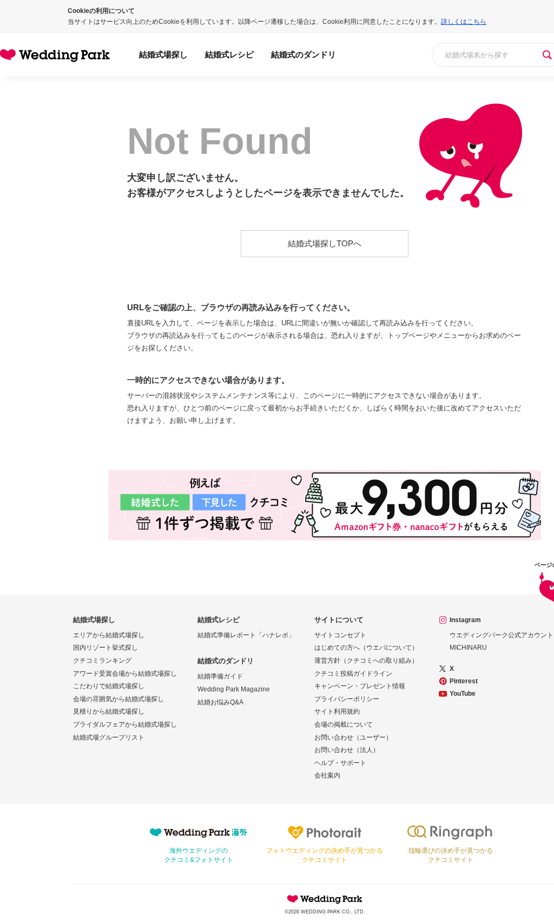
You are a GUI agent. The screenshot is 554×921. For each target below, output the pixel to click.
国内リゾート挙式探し (105, 647)
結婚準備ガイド (220, 676)
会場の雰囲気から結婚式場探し (118, 699)
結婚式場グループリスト (108, 737)
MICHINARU (468, 647)
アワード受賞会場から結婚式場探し (125, 673)
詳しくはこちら (463, 21)
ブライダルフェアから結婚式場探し (125, 724)
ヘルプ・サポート (340, 763)
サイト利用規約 (337, 711)
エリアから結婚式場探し (108, 635)
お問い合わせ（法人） (346, 750)
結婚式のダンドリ (303, 54)
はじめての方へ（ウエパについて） (366, 647)
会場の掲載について (343, 724)
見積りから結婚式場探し (108, 711)
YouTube (463, 693)
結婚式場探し (163, 54)
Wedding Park (324, 899)
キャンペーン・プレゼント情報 (359, 686)
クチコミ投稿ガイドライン (353, 673)
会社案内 (327, 775)
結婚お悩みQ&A (220, 702)
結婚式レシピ (229, 54)
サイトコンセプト (340, 635)
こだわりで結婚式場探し (108, 686)
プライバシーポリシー (346, 699)
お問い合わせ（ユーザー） (353, 737)
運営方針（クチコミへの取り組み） (366, 660)
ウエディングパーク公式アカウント (501, 635)
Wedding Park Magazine (233, 689)
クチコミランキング (102, 660)
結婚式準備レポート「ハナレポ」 (246, 635)
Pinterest (464, 681)
